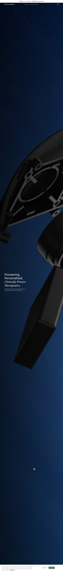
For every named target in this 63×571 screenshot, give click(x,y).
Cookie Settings (44, 567)
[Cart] (58, 4)
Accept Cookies (51, 567)
